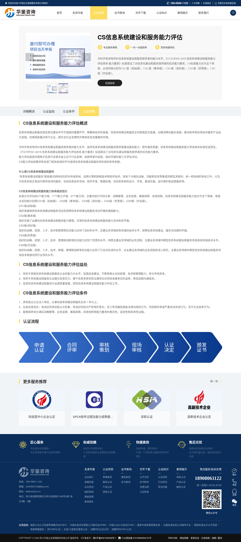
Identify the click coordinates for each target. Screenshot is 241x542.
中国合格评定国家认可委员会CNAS (88, 524)
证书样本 (144, 481)
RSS (170, 537)
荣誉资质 (89, 496)
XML (175, 537)
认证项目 (98, 13)
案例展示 (182, 13)
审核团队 (89, 501)
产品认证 (107, 486)
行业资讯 (162, 481)
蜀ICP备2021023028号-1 (104, 537)
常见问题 (162, 486)
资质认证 (107, 491)
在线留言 (207, 3)
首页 (59, 13)
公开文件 (144, 477)
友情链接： (24, 524)
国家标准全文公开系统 (205, 524)
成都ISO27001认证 (121, 529)
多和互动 (195, 537)
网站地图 (184, 537)
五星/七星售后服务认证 (75, 529)
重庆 (220, 537)
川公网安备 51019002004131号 (136, 537)
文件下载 (140, 13)
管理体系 (107, 477)
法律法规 (144, 486)
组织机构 (89, 491)
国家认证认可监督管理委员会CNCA (48, 524)
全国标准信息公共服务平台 (177, 524)
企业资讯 (89, 486)
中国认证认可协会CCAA (121, 524)
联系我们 (203, 13)
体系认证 (181, 477)
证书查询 (119, 13)
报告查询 (125, 477)
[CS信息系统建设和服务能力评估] (58, 57)
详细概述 (29, 111)
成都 (214, 537)
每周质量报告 (37, 529)
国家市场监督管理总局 (148, 524)
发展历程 (89, 481)
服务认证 (107, 481)
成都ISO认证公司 (99, 529)
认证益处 (49, 111)
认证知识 (161, 13)
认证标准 (144, 491)
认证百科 (162, 477)
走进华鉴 (77, 13)
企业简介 (89, 477)
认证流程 (89, 111)
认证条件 (69, 111)
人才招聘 (196, 3)
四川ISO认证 (53, 529)
